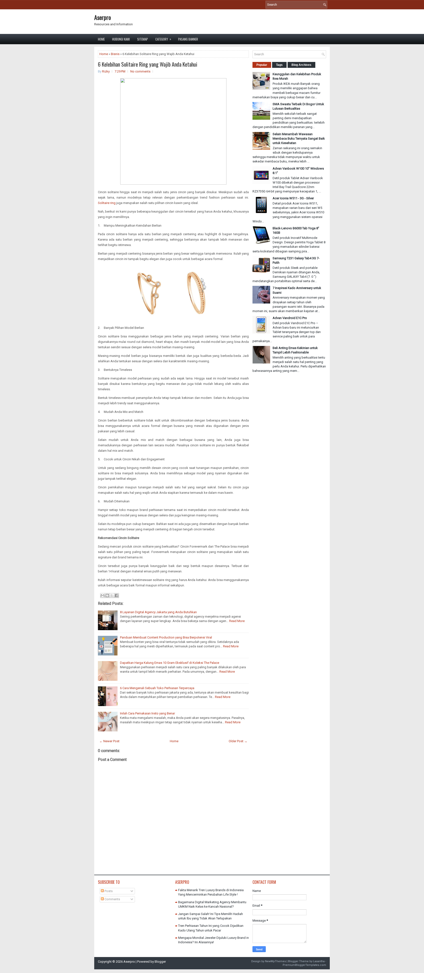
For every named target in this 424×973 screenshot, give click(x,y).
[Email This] (102, 595)
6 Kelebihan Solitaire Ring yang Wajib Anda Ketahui (147, 64)
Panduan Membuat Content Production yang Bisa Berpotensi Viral (166, 637)
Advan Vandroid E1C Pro (290, 318)
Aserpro (102, 17)
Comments (112, 899)
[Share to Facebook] (116, 595)
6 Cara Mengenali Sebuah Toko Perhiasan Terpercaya (157, 688)
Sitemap (142, 39)
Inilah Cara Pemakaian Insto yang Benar (147, 713)
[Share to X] (111, 595)
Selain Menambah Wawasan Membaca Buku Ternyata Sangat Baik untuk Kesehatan (299, 138)
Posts (108, 891)
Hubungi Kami (121, 39)
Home (101, 39)
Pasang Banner (188, 39)
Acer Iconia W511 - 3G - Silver (293, 198)
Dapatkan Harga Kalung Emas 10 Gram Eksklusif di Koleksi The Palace (169, 663)
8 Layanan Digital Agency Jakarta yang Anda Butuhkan (158, 612)
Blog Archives (301, 65)
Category (163, 39)
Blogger (160, 961)
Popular (261, 65)
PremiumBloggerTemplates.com (304, 965)
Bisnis (115, 54)
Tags (279, 65)
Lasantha (319, 961)
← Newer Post (109, 741)
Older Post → (238, 741)
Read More (237, 621)
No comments (140, 71)
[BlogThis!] (107, 595)
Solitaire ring (107, 203)
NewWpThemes (275, 961)
